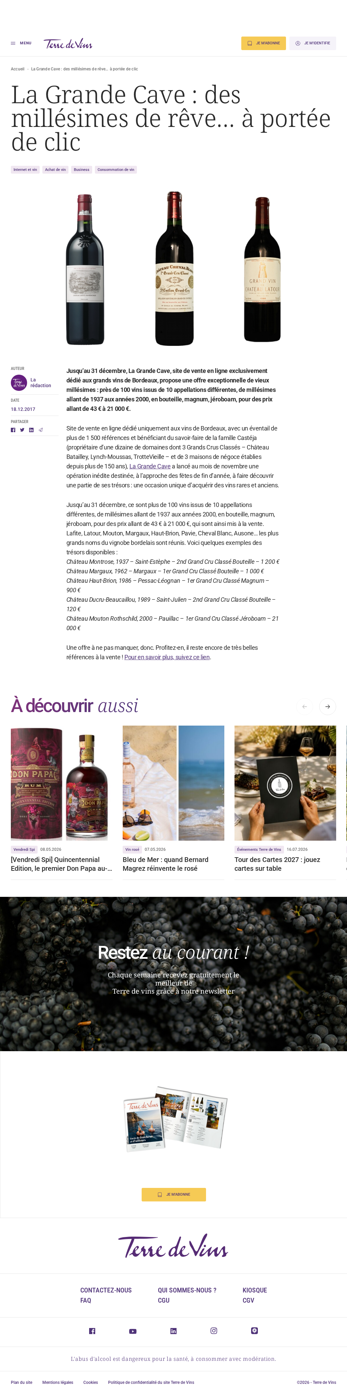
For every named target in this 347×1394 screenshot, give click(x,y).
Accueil (18, 69)
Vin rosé (132, 849)
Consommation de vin (116, 170)
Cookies (90, 1382)
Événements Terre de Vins (259, 849)
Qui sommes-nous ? (187, 1290)
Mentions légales (57, 1382)
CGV (248, 1300)
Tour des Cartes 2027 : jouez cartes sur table (277, 864)
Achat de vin (55, 170)
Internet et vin (25, 170)
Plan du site (21, 1382)
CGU (163, 1300)
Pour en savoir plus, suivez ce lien (166, 657)
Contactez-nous (106, 1290)
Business (81, 170)
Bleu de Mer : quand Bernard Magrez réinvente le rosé (165, 864)
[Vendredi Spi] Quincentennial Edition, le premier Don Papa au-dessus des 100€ (59, 864)
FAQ (85, 1300)
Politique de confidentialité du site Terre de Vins (151, 1382)
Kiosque (255, 1290)
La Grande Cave (150, 466)
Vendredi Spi (24, 849)
